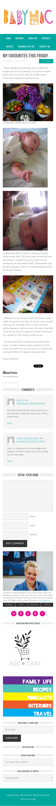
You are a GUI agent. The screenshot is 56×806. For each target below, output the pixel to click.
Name (32, 517)
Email (32, 526)
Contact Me (44, 46)
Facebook (9, 604)
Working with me (26, 46)
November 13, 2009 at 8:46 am (31, 403)
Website (33, 535)
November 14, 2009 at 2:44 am (31, 441)
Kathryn (20, 400)
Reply (9, 423)
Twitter (47, 604)
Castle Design (44, 795)
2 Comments (46, 61)
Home (8, 38)
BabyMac (28, 25)
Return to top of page (28, 799)
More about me (43, 600)
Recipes (8, 46)
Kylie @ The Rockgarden (28, 438)
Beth (22, 61)
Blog (15, 383)
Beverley (46, 38)
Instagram (34, 604)
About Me (33, 38)
